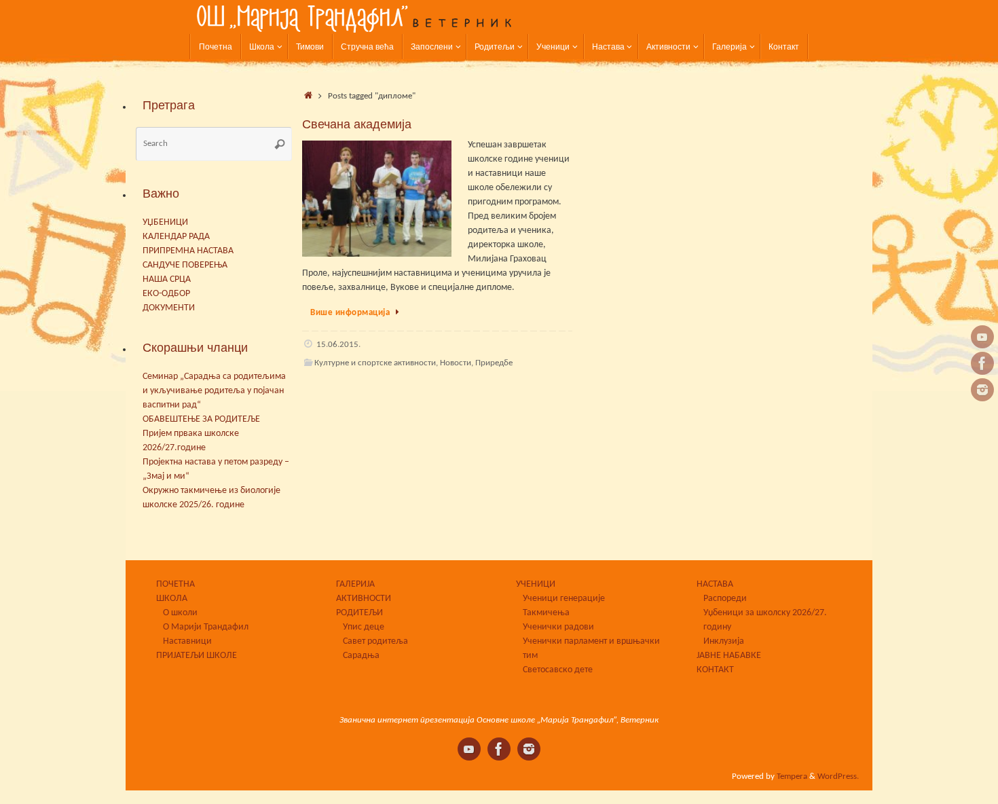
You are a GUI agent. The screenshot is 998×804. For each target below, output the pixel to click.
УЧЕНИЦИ (535, 584)
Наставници (187, 641)
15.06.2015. (338, 345)
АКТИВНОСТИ (363, 598)
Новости (455, 363)
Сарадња (361, 656)
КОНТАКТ (715, 670)
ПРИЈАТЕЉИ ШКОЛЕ (196, 656)
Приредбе (494, 363)
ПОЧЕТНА (175, 584)
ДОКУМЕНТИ (169, 308)
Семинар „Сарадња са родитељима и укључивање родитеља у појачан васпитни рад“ (214, 390)
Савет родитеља (375, 641)
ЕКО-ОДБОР (166, 294)
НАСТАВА (715, 584)
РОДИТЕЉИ (359, 613)
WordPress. (838, 777)
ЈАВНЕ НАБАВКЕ (729, 656)
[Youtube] (982, 336)
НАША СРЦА (167, 279)
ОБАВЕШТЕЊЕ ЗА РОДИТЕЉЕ (201, 419)
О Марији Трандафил (205, 627)
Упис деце (363, 627)
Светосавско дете (558, 670)
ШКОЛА (171, 598)
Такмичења (546, 613)
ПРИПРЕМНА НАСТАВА (188, 251)
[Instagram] (982, 389)
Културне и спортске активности (375, 363)
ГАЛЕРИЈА (355, 584)
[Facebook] (982, 363)
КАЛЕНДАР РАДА (176, 237)
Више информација (350, 313)
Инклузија (723, 641)
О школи (180, 613)
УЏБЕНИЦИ (165, 222)
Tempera (792, 777)
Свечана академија (356, 124)
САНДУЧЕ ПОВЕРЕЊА (185, 265)
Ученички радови (558, 627)
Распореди (725, 598)
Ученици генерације (564, 598)
